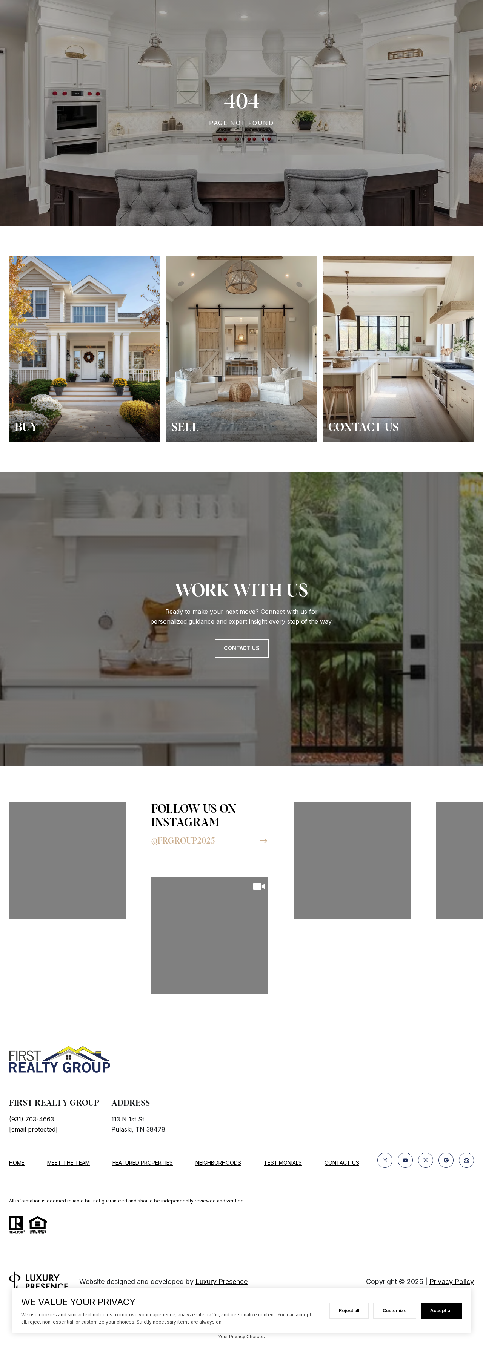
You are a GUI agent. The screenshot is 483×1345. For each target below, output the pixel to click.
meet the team (68, 1162)
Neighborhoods (218, 1162)
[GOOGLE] (446, 1160)
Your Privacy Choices (241, 1336)
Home (17, 1162)
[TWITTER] (425, 1160)
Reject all (349, 1310)
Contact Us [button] (242, 648)
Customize (395, 1310)
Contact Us (342, 1163)
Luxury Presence (221, 1281)
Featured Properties (142, 1162)
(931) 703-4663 (31, 1119)
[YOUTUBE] (405, 1160)
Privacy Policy (451, 1281)
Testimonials (283, 1162)
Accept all (441, 1310)
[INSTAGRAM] (384, 1160)
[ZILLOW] (466, 1160)
